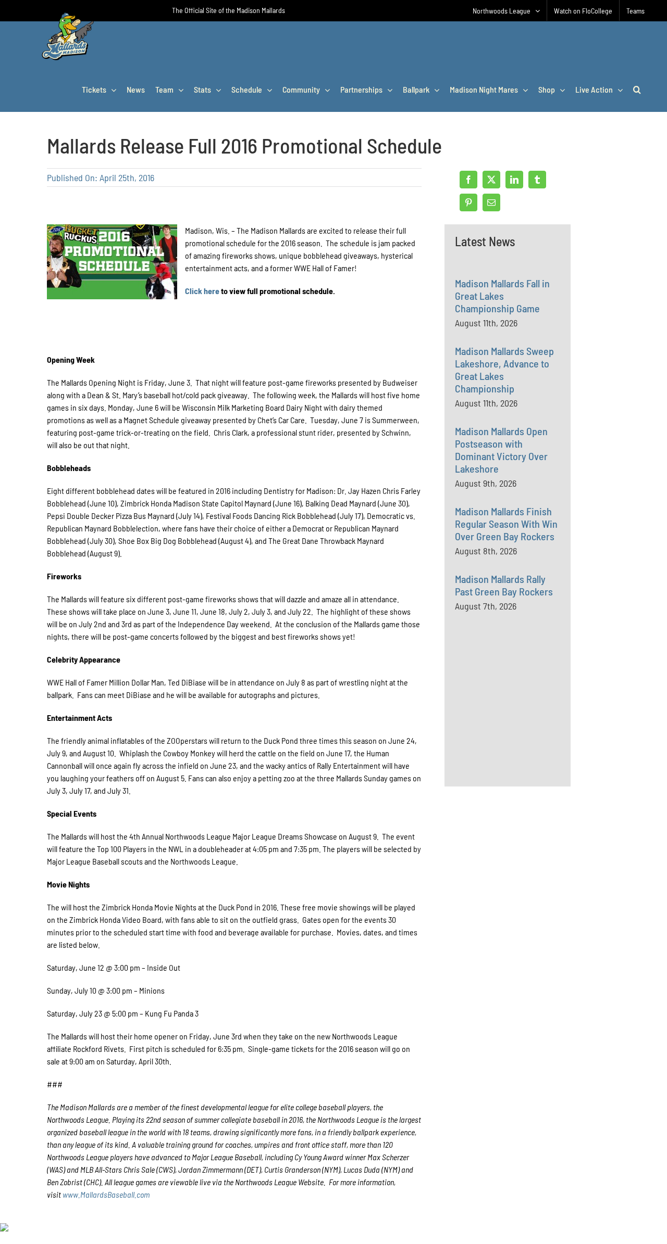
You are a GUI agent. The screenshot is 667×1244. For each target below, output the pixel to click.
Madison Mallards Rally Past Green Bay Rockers (504, 585)
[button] (637, 89)
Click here (202, 291)
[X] (491, 179)
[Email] (491, 202)
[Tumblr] (537, 179)
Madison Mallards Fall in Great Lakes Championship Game (502, 295)
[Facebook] (468, 179)
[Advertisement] (533, 721)
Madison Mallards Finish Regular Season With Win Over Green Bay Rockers (506, 523)
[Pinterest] (468, 202)
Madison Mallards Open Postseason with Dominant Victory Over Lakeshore (501, 450)
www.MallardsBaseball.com (106, 1194)
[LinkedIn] (514, 179)
